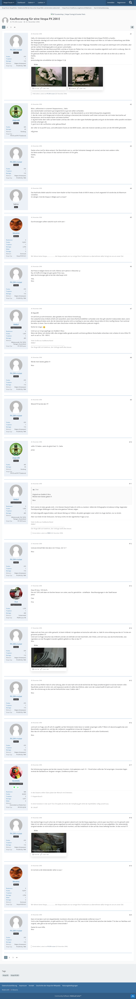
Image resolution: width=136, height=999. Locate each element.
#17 (130, 765)
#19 (130, 866)
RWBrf (49, 533)
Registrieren (121, 2)
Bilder (7, 249)
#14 (130, 628)
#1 (131, 34)
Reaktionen (9, 240)
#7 (131, 309)
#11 (130, 484)
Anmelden (110, 2)
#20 (130, 915)
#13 (130, 586)
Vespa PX (5, 975)
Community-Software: (68, 996)
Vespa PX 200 (15, 975)
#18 (130, 818)
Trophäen (9, 59)
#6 (131, 266)
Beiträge (8, 61)
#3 (131, 146)
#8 (131, 357)
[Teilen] (132, 27)
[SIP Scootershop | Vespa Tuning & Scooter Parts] (68, 14)
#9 (131, 400)
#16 (130, 723)
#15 (130, 680)
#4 (131, 188)
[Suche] (130, 2)
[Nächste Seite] (14, 27)
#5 (131, 217)
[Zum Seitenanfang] (133, 996)
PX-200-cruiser (17, 22)
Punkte (8, 56)
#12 (130, 544)
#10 (130, 442)
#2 (131, 104)
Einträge (8, 251)
